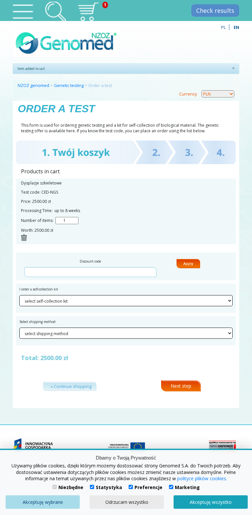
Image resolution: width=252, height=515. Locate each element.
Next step (181, 386)
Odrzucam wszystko (126, 502)
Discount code (90, 261)
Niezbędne (70, 487)
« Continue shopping (71, 386)
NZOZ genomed (33, 85)
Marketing (187, 487)
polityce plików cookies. (202, 478)
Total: (30, 358)
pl (223, 27)
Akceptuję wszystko (211, 502)
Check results (215, 10)
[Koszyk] (88, 11)
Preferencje (148, 487)
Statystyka (109, 487)
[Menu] (22, 11)
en (236, 27)
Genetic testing (69, 85)
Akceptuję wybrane (43, 502)
